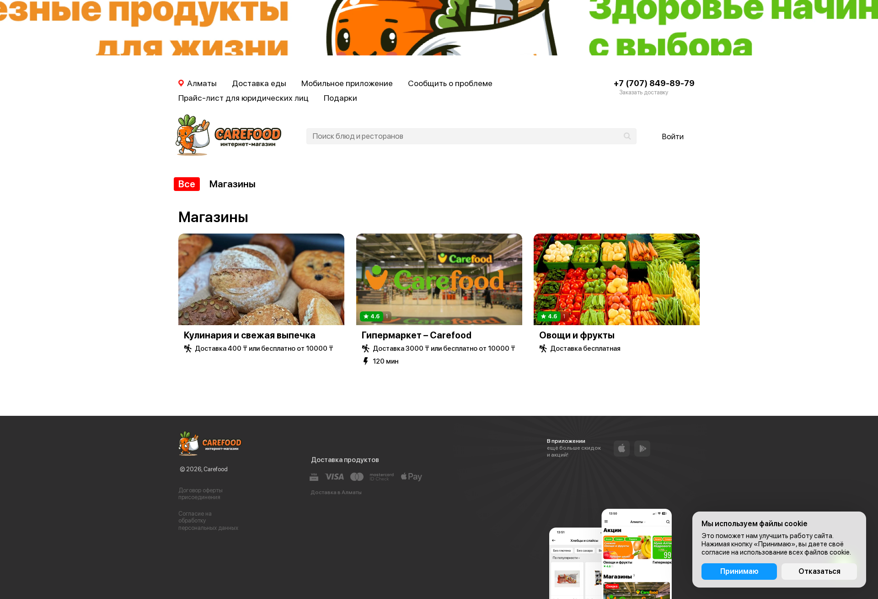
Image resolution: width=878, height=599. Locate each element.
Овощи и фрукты (577, 335)
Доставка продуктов (345, 460)
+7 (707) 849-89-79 (654, 83)
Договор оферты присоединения (200, 494)
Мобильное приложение (347, 83)
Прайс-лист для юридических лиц (243, 98)
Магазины (232, 184)
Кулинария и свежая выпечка (250, 335)
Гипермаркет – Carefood (416, 335)
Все (186, 184)
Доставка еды (259, 83)
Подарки (340, 98)
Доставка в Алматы (336, 492)
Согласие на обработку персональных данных (208, 520)
